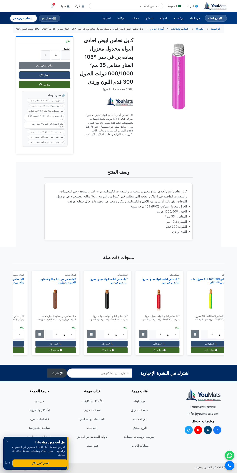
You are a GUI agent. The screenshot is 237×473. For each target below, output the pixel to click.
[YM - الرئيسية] (215, 6)
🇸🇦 (174, 6)
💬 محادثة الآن (212, 350)
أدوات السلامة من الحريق (92, 437)
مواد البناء (195, 18)
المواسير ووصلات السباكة (139, 437)
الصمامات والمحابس (92, 419)
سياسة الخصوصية (39, 428)
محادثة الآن (45, 84)
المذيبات (92, 428)
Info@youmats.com (203, 414)
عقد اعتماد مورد (39, 419)
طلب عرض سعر (44, 65)
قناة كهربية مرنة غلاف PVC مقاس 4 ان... (46, 100)
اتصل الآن (44, 75)
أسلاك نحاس (175, 275)
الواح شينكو (140, 428)
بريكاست (178, 18)
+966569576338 (203, 407)
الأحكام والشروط (39, 410)
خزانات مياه (139, 419)
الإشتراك (57, 373)
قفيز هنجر (92, 445)
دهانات (135, 18)
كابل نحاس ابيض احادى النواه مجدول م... (46, 131)
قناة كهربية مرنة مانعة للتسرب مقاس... (47, 105)
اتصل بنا (107, 18)
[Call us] (229, 465)
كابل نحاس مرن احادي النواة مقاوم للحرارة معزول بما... (59, 281)
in (207, 430)
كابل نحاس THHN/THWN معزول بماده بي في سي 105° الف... (212, 281)
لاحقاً (7, 463)
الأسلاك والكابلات (92, 401)
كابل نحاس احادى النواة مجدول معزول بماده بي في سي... (162, 281)
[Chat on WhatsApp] (229, 455)
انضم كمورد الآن (40, 463)
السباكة (164, 18)
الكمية (67, 48)
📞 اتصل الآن (213, 343)
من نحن (39, 401)
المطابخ (149, 18)
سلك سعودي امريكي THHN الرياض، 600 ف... (46, 117)
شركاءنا (121, 18)
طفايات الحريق (140, 445)
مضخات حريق (139, 410)
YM (220, 467)
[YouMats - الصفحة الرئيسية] (119, 101)
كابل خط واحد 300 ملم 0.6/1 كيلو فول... (46, 111)
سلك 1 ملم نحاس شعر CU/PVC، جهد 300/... (48, 125)
